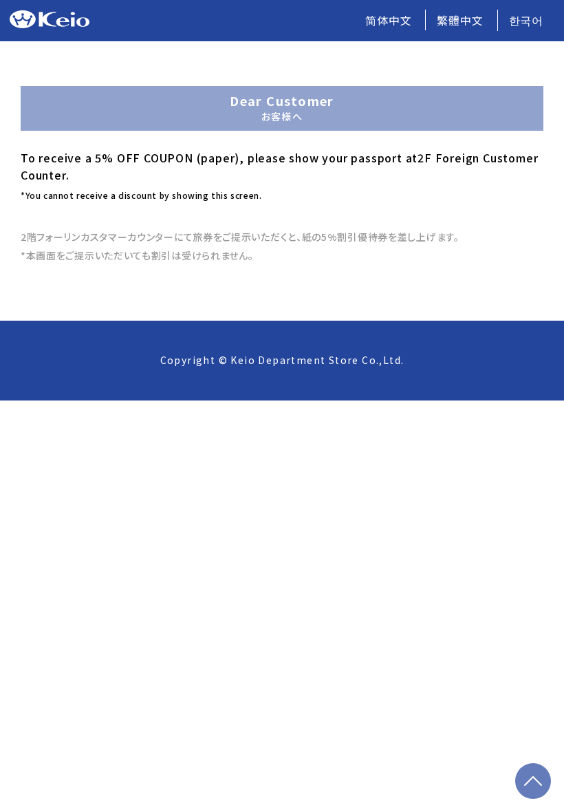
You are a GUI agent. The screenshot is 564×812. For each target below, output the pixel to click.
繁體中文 (460, 20)
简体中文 (388, 20)
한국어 (526, 20)
